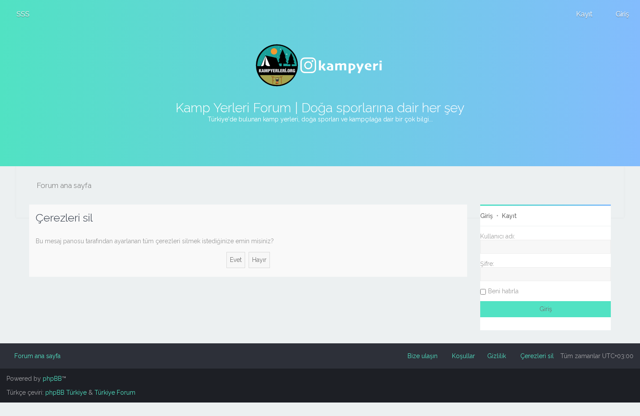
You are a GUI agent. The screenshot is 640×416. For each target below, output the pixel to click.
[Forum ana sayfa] (320, 65)
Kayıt (509, 215)
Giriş (486, 215)
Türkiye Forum (114, 392)
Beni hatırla (503, 291)
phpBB (52, 378)
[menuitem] (19, 13)
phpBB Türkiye (66, 392)
